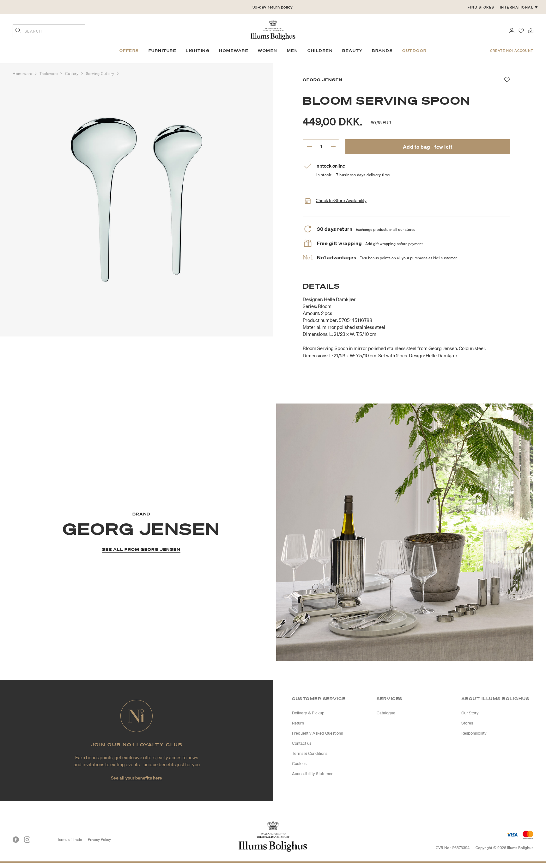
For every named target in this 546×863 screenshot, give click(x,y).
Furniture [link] (163, 50)
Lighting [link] (197, 50)
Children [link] (320, 50)
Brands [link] (382, 50)
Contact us (301, 743)
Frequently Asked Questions (317, 733)
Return (298, 723)
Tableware (49, 73)
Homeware (23, 73)
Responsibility (474, 733)
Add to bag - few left (428, 147)
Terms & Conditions (309, 753)
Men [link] (292, 50)
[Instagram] (27, 839)
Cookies (299, 763)
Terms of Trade (69, 839)
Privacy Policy (99, 839)
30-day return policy (272, 7)
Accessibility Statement (313, 773)
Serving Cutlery (100, 73)
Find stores (481, 7)
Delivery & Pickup (308, 713)
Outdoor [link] (414, 50)
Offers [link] (129, 50)
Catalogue (386, 713)
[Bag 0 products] (530, 30)
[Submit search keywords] (18, 31)
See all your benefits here (136, 778)
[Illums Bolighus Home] (273, 29)
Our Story (470, 713)
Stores (467, 723)
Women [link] (267, 50)
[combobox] (49, 30)
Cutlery (72, 73)
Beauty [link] (352, 50)
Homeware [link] (233, 50)
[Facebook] (16, 839)
